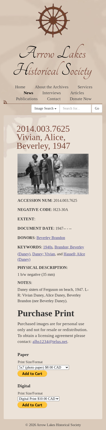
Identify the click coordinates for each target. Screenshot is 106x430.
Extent (26, 219)
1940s (48, 247)
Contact (54, 98)
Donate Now (80, 98)
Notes (24, 282)
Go (97, 108)
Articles (77, 93)
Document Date (35, 228)
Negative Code (34, 209)
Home (20, 87)
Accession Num (35, 200)
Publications (27, 98)
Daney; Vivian (43, 254)
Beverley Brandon (50, 238)
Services (85, 87)
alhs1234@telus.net (50, 341)
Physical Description (42, 267)
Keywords (29, 247)
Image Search (44, 108)
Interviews (51, 93)
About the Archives (52, 87)
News (28, 93)
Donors (26, 238)
